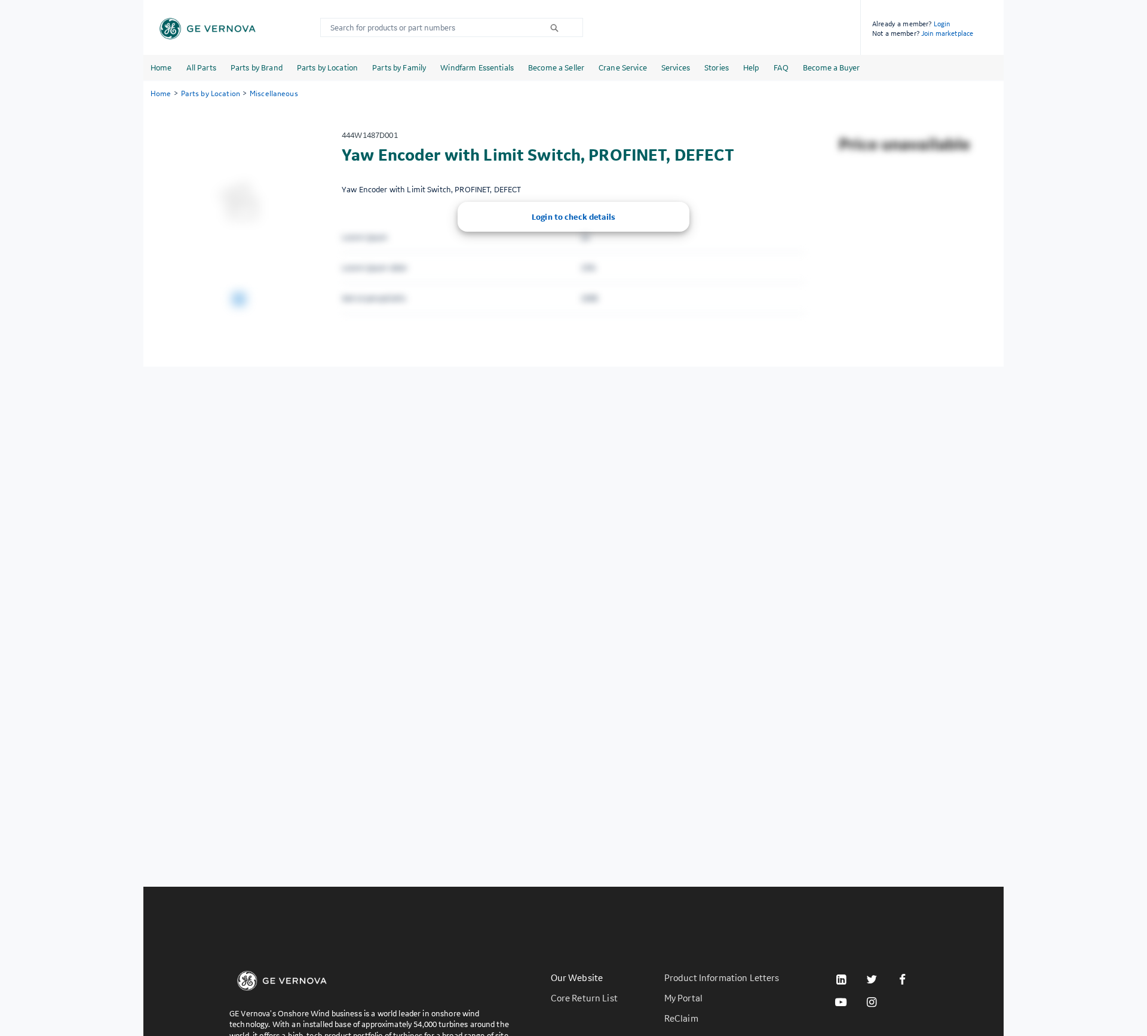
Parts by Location (327, 67)
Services (675, 67)
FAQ (781, 67)
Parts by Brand (257, 67)
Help (751, 67)
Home (161, 67)
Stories (716, 67)
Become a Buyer (831, 67)
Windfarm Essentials (477, 67)
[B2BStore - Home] (207, 29)
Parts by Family (399, 67)
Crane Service (623, 67)
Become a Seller (556, 67)
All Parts (201, 67)
